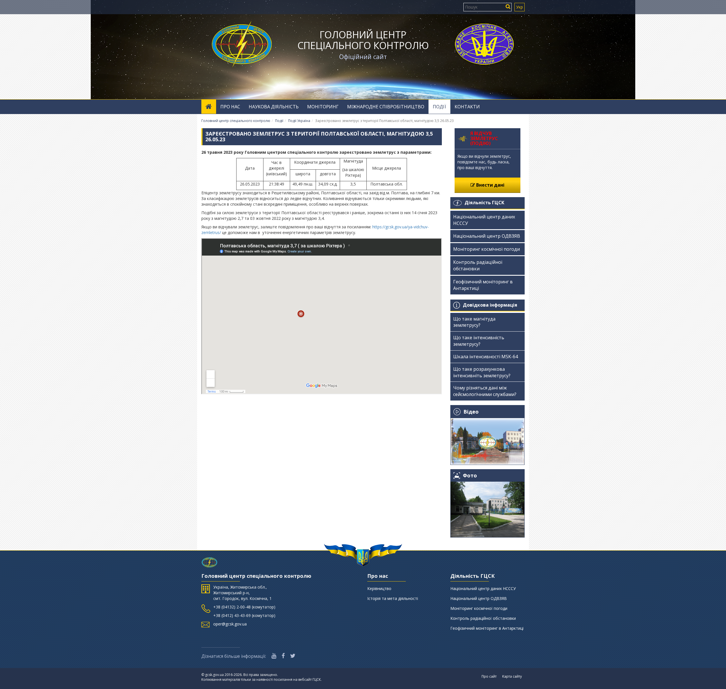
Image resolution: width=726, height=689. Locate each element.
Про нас (230, 107)
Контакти (467, 107)
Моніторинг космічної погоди (486, 249)
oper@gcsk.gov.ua (230, 624)
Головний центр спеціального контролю (363, 40)
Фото (470, 475)
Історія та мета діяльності (392, 598)
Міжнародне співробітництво (385, 107)
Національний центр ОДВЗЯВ (486, 236)
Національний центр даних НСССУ (484, 220)
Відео (471, 411)
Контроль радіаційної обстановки (477, 265)
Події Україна (299, 120)
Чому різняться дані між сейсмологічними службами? (484, 391)
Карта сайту (512, 676)
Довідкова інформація (490, 305)
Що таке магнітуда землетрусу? (474, 322)
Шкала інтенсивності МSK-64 (485, 356)
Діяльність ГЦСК (484, 202)
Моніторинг (323, 107)
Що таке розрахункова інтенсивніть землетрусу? (481, 372)
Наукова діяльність (274, 107)
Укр (519, 7)
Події (439, 107)
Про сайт (489, 676)
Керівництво (379, 588)
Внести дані (490, 185)
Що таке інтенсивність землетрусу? (478, 340)
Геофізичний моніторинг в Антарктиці (483, 285)
